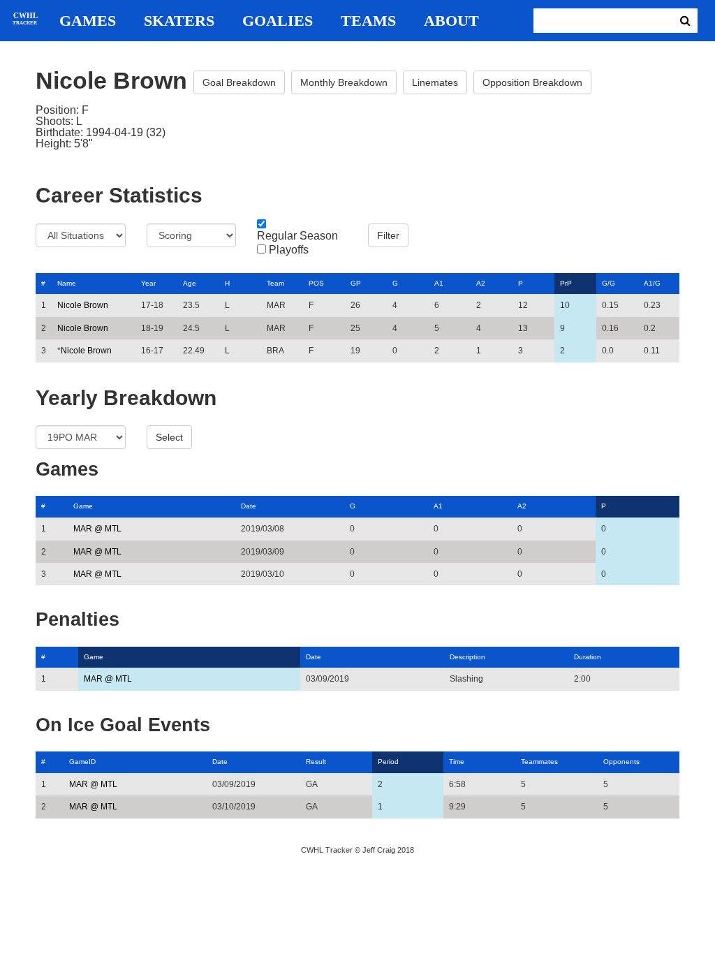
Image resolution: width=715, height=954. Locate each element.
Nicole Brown (82, 305)
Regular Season (297, 236)
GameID (82, 761)
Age (189, 283)
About (451, 21)
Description (467, 657)
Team (275, 283)
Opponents (621, 761)
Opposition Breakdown (532, 82)
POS (316, 283)
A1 (438, 283)
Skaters (179, 21)
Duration (587, 657)
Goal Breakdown (239, 82)
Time (456, 761)
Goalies (277, 21)
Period (388, 761)
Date (248, 506)
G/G (608, 283)
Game (83, 506)
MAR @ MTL (97, 528)
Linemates (435, 82)
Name (66, 283)
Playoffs (289, 250)
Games (87, 21)
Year (148, 283)
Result (316, 761)
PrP (566, 283)
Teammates (539, 761)
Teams (368, 21)
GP (356, 283)
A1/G (652, 283)
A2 (480, 283)
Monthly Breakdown (344, 82)
